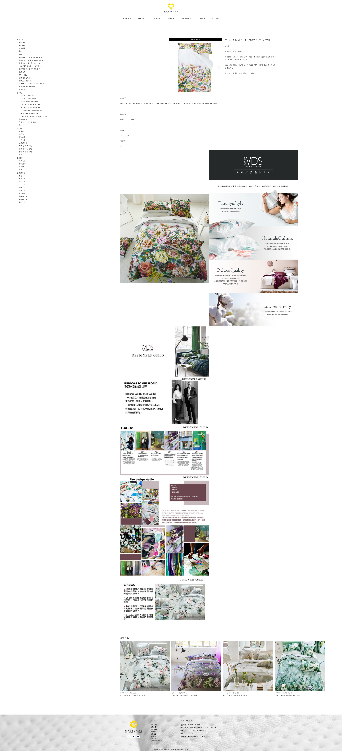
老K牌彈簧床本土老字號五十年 (30, 66)
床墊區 (19, 54)
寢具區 (19, 93)
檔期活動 (157, 18)
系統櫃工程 (23, 199)
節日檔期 (22, 45)
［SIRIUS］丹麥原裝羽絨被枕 (30, 105)
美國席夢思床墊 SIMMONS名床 (30, 57)
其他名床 (22, 90)
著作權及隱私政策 (156, 741)
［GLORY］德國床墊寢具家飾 (30, 107)
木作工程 (22, 185)
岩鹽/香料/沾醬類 (25, 149)
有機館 (21, 167)
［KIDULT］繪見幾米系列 (28, 96)
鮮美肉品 (22, 137)
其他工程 (22, 202)
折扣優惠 (171, 18)
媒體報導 (202, 18)
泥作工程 (22, 182)
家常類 (21, 131)
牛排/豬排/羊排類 (25, 146)
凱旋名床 (22, 72)
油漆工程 (22, 188)
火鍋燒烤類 (23, 143)
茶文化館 (22, 161)
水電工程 (22, 179)
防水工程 (22, 190)
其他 (20, 51)
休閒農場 (22, 164)
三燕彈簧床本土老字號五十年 (29, 69)
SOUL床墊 (23, 75)
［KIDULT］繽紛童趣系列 (28, 99)
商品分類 (141, 18)
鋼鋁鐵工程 (23, 196)
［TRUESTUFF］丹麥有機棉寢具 (31, 110)
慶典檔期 (22, 48)
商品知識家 (185, 18)
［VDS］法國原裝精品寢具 (28, 102)
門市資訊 (215, 18)
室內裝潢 (22, 193)
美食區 (19, 128)
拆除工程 (22, 176)
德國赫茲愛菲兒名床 (26, 81)
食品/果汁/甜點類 (25, 152)
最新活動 (22, 42)
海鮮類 (21, 134)
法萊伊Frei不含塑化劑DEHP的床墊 (32, 84)
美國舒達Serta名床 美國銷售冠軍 (31, 60)
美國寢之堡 (23, 119)
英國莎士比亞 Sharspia (28, 87)
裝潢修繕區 (21, 173)
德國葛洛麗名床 (24, 78)
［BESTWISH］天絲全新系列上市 (31, 113)
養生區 (19, 158)
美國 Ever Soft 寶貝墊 (27, 122)
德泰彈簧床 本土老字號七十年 (30, 63)
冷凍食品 (22, 140)
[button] (172, 67)
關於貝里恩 (127, 18)
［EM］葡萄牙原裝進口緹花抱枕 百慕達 (33, 116)
